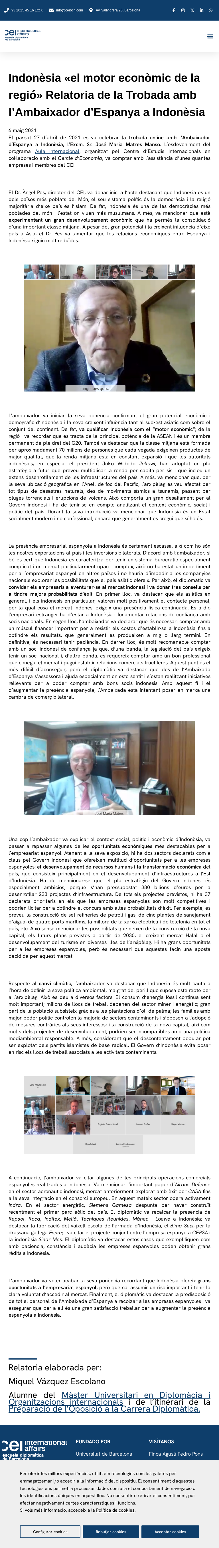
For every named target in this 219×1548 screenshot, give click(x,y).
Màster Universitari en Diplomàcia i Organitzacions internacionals (109, 1398)
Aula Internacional (57, 151)
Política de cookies (115, 1510)
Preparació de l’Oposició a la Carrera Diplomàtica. (104, 1408)
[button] (210, 36)
